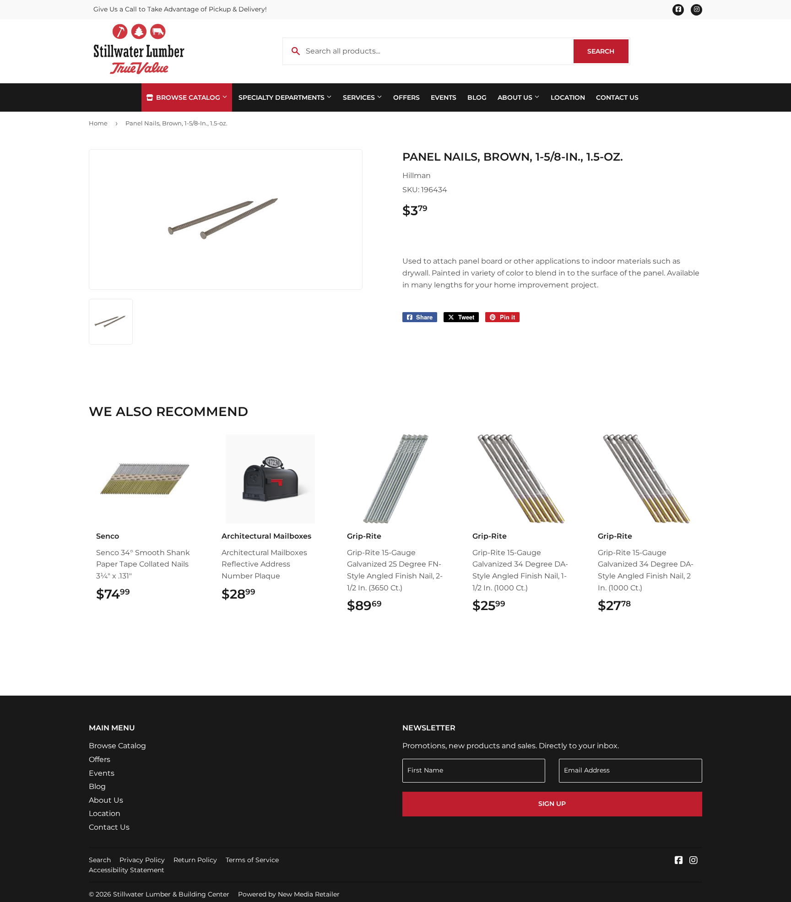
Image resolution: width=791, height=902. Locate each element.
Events (443, 97)
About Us (516, 97)
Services (360, 97)
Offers (406, 97)
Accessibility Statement (126, 870)
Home (98, 123)
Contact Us (617, 97)
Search (607, 51)
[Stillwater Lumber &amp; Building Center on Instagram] (693, 861)
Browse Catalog (188, 97)
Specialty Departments (282, 97)
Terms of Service (252, 860)
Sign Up (552, 803)
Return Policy (195, 860)
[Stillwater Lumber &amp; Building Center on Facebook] (679, 861)
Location (568, 97)
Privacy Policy (142, 860)
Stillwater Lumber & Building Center (171, 894)
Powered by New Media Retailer (289, 894)
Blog (477, 97)
